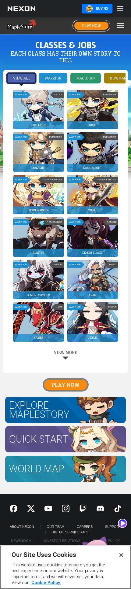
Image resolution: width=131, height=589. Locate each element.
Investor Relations (62, 541)
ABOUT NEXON (22, 526)
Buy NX (102, 8)
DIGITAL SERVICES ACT (70, 532)
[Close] (121, 555)
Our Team (55, 526)
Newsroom (21, 541)
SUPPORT (113, 526)
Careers (85, 526)
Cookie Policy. (46, 583)
